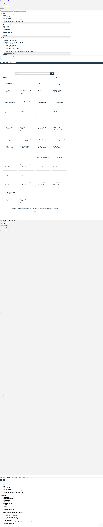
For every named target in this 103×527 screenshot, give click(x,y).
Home (4, 13)
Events (3, 508)
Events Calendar (25, 208)
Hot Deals (29, 208)
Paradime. (27, 477)
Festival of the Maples (9, 53)
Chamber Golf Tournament (10, 40)
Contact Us (50, 208)
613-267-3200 (6, 225)
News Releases (20, 208)
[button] (3, 77)
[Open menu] (1, 59)
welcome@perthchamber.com (9, 227)
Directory (5, 54)
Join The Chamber (55, 208)
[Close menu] (0, 482)
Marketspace (42, 208)
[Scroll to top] (1, 480)
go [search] (52, 73)
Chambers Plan (6, 23)
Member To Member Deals (35, 208)
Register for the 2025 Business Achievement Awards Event (20, 51)
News (5, 35)
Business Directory (14, 208)
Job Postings (46, 208)
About (3, 486)
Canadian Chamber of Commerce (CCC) (13, 21)
